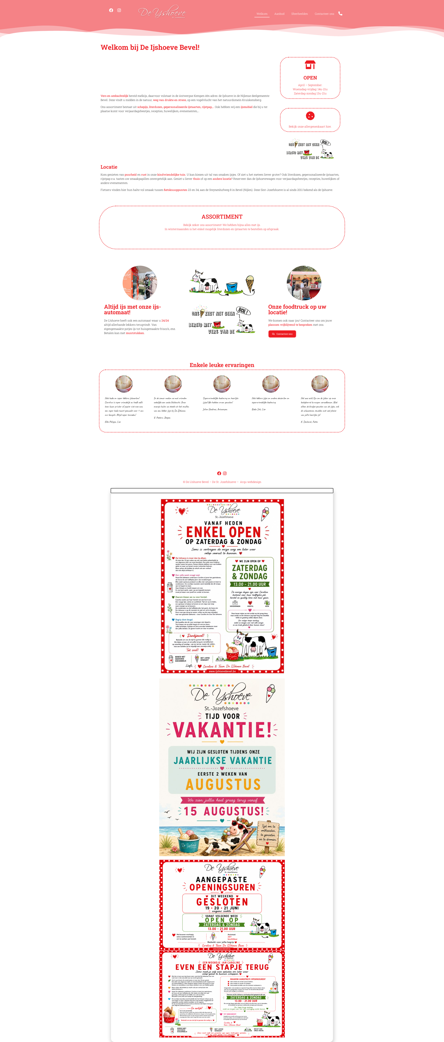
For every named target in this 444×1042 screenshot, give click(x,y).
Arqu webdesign (250, 482)
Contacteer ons (324, 13)
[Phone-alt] (340, 13)
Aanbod (279, 13)
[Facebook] (111, 10)
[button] (222, 490)
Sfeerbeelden (299, 13)
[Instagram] (119, 10)
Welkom (262, 13)
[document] (222, 765)
